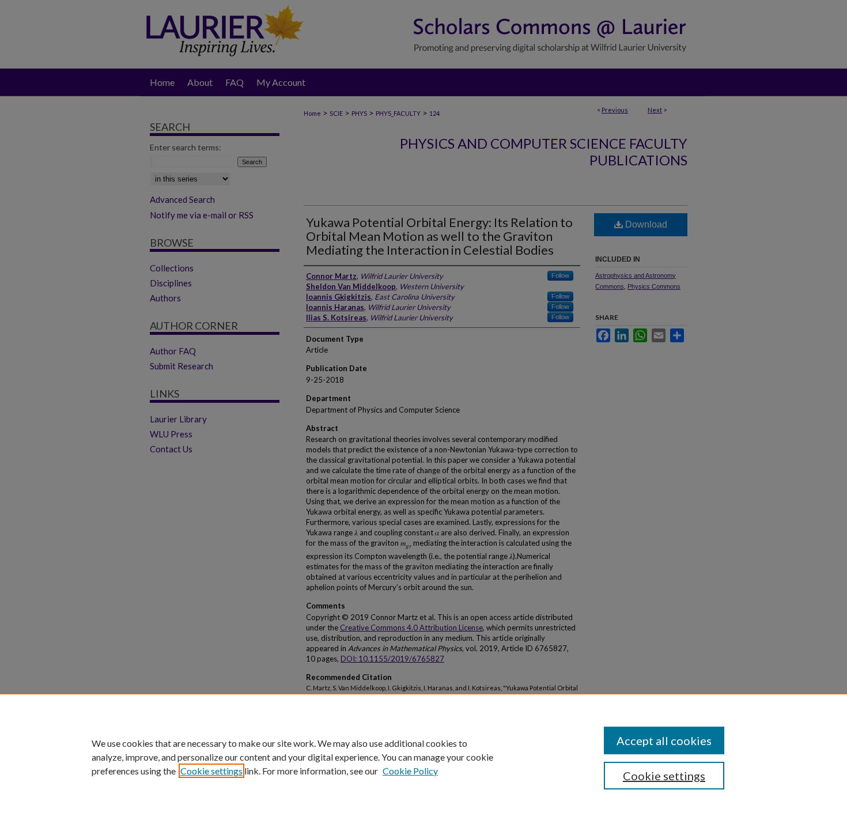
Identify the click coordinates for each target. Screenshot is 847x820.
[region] (423, 756)
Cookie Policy (410, 770)
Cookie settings (211, 770)
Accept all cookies (664, 740)
